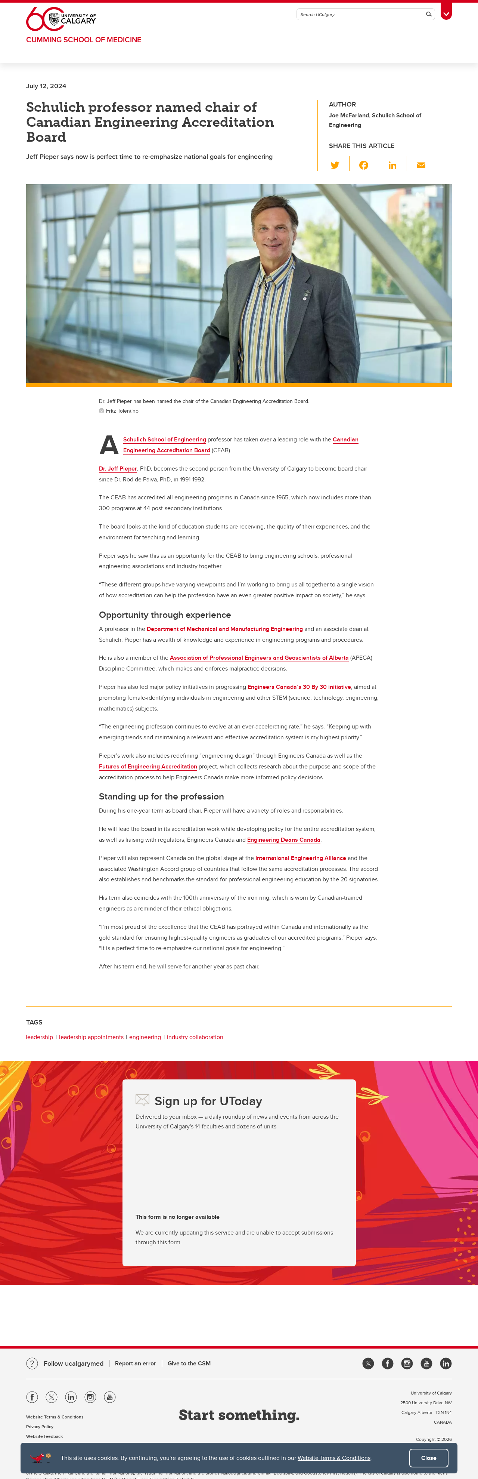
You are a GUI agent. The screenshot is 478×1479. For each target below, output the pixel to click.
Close (429, 1458)
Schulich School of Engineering (164, 439)
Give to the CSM (189, 1363)
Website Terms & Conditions (334, 1458)
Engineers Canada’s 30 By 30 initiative (299, 687)
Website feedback (44, 1436)
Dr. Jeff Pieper (118, 468)
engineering (145, 1037)
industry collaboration (195, 1037)
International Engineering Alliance (300, 858)
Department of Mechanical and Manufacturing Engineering (225, 629)
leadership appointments (91, 1037)
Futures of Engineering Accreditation (148, 766)
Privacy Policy (39, 1426)
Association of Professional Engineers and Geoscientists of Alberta (259, 657)
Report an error (135, 1363)
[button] (339, 163)
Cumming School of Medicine (84, 39)
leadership (39, 1037)
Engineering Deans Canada (283, 839)
